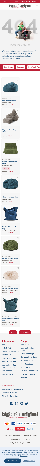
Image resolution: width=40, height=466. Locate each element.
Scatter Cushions (28, 374)
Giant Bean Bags (27, 354)
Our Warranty (7, 374)
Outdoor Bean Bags (29, 357)
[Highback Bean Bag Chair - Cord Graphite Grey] (11, 117)
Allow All (12, 461)
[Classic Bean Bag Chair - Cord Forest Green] (11, 245)
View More (25, 332)
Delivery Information (10, 351)
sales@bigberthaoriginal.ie (12, 389)
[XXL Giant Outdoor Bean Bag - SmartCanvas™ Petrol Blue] (11, 305)
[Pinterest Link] (21, 404)
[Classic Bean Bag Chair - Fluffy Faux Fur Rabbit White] (11, 275)
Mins (28, 1)
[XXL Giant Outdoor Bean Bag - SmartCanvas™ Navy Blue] (11, 214)
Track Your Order (9, 361)
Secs (34, 1)
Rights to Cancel (30, 436)
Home (13, 332)
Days (16, 1)
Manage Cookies (29, 461)
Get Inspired (7, 371)
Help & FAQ (6, 348)
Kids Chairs (25, 367)
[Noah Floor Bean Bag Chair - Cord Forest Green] (11, 148)
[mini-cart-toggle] (37, 6)
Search (4, 344)
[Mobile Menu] (3, 6)
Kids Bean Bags (27, 364)
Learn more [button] (23, 456)
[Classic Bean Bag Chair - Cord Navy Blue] (11, 184)
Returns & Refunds (9, 358)
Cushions (20, 67)
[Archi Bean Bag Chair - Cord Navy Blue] (11, 87)
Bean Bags (8, 67)
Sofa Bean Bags (27, 360)
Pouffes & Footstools (29, 371)
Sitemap (27, 439)
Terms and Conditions (11, 436)
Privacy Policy (15, 439)
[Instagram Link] (17, 404)
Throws (24, 377)
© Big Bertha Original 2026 (20, 443)
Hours (23, 1)
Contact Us (6, 355)
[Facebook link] (12, 404)
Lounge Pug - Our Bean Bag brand (9, 366)
